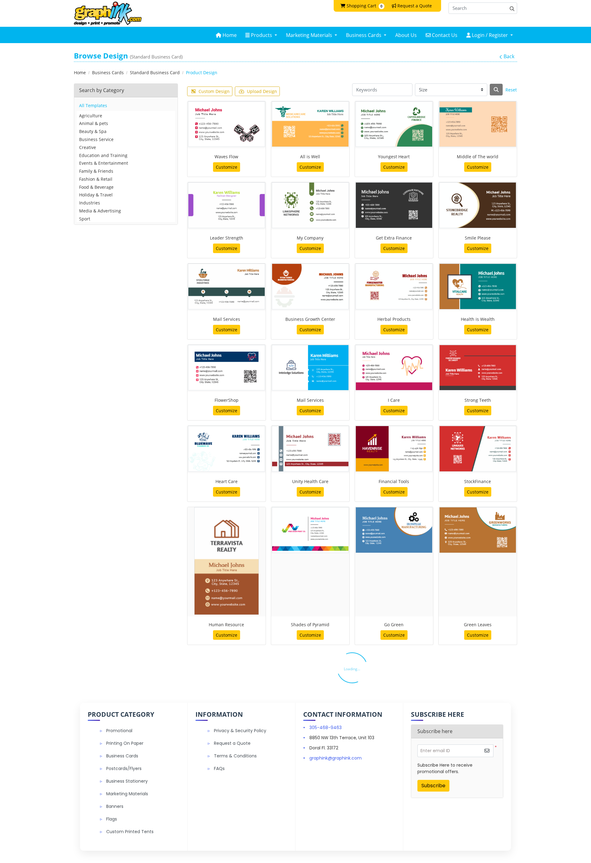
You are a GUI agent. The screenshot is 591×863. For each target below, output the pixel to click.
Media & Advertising (100, 211)
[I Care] (394, 368)
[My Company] (310, 205)
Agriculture (90, 116)
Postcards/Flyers (124, 768)
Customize (226, 167)
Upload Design (262, 91)
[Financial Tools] (394, 449)
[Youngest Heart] (394, 124)
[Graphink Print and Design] (108, 13)
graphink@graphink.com (335, 758)
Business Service (96, 139)
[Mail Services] (226, 286)
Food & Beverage (96, 187)
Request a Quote (232, 743)
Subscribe (433, 785)
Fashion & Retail (95, 179)
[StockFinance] (477, 449)
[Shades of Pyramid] (310, 530)
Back (509, 56)
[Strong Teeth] (477, 368)
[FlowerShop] (226, 368)
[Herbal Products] (394, 286)
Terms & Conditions (235, 756)
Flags (111, 819)
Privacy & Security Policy (240, 731)
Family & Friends (96, 171)
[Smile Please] (477, 205)
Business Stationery (127, 781)
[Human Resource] (226, 561)
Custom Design (214, 91)
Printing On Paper (124, 743)
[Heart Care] (226, 449)
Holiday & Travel (96, 195)
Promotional (119, 731)
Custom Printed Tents (130, 832)
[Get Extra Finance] (394, 205)
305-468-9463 (325, 727)
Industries (89, 203)
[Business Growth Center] (310, 286)
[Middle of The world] (477, 124)
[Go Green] (394, 530)
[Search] (496, 89)
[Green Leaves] (477, 530)
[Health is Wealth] (477, 286)
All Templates (93, 105)
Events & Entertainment (103, 163)
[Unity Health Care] (310, 449)
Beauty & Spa (93, 131)
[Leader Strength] (226, 205)
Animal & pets (93, 123)
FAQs (219, 768)
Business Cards (122, 756)
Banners (114, 806)
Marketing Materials (127, 794)
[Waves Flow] (226, 124)
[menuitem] (226, 35)
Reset (511, 90)
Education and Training (103, 155)
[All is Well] (310, 124)
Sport (84, 219)
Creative (87, 147)
